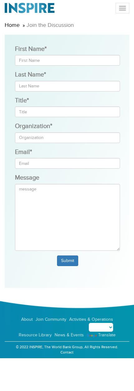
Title (22, 100)
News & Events (69, 335)
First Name (31, 49)
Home (12, 25)
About (27, 319)
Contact (67, 352)
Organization (33, 126)
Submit (67, 260)
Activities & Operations (91, 319)
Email (23, 152)
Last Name (30, 74)
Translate (107, 335)
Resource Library (35, 335)
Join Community (51, 319)
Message (27, 177)
